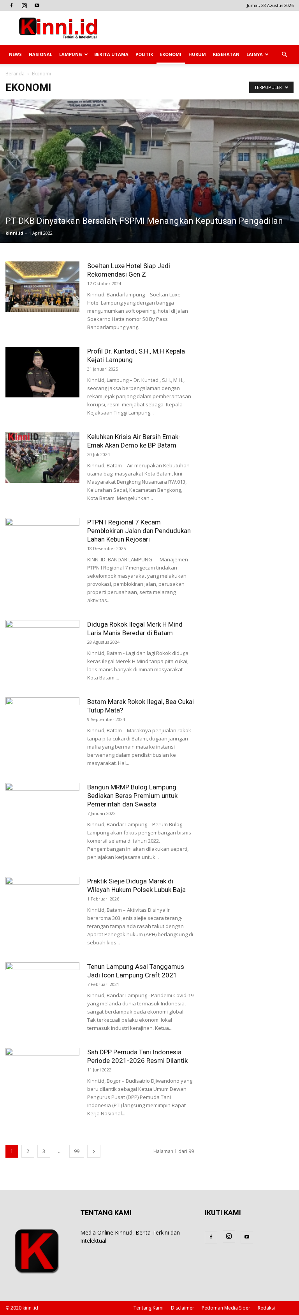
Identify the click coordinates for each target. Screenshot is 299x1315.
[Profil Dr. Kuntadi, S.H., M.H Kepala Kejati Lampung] (42, 372)
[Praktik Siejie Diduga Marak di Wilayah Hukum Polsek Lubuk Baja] (42, 902)
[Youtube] (37, 5)
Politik (144, 54)
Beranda (15, 73)
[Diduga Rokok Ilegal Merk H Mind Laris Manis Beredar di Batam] (42, 645)
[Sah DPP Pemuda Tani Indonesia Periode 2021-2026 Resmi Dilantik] (42, 1073)
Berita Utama (111, 54)
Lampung (70, 54)
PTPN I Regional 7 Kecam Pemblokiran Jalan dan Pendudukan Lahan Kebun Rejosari (139, 530)
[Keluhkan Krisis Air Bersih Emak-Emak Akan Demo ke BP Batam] (42, 457)
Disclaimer (182, 1308)
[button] (284, 54)
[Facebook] (11, 5)
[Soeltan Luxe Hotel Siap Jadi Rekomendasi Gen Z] (42, 286)
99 (76, 1151)
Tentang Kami (149, 1308)
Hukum (197, 54)
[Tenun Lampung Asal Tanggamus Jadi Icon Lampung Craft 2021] (42, 987)
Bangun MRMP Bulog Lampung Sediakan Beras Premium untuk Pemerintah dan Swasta (132, 795)
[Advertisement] (202, 28)
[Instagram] (24, 5)
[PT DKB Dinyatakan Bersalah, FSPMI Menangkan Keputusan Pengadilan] (149, 171)
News (15, 54)
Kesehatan (226, 54)
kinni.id (14, 233)
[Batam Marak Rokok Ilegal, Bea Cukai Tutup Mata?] (42, 722)
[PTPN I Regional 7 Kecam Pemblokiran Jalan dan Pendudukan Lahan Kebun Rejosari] (42, 543)
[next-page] (93, 1151)
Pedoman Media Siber (226, 1308)
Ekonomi (170, 54)
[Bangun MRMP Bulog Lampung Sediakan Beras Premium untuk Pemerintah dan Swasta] (42, 808)
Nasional (40, 54)
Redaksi (266, 1308)
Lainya (254, 54)
